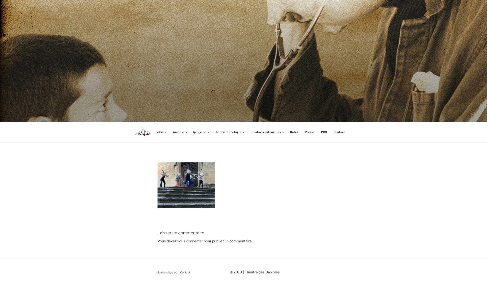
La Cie (159, 132)
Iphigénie (199, 132)
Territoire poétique (228, 132)
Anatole (178, 132)
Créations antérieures (266, 132)
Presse (309, 132)
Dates (294, 132)
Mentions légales (166, 272)
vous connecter (190, 241)
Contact (339, 132)
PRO (324, 132)
